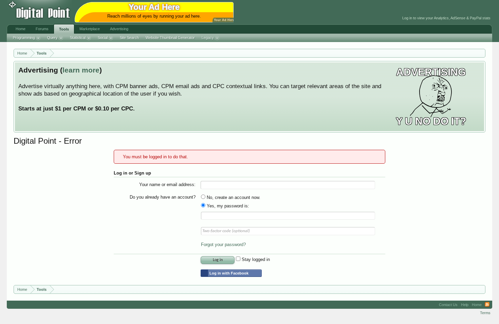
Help (464, 305)
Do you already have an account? (163, 197)
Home (20, 29)
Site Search (129, 38)
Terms (485, 313)
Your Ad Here (224, 20)
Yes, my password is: (227, 205)
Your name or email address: (167, 184)
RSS (487, 304)
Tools (64, 29)
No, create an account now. (232, 197)
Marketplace (89, 29)
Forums (42, 29)
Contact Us (448, 305)
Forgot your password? (223, 244)
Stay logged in (255, 259)
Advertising (119, 29)
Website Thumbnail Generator (170, 38)
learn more (80, 70)
